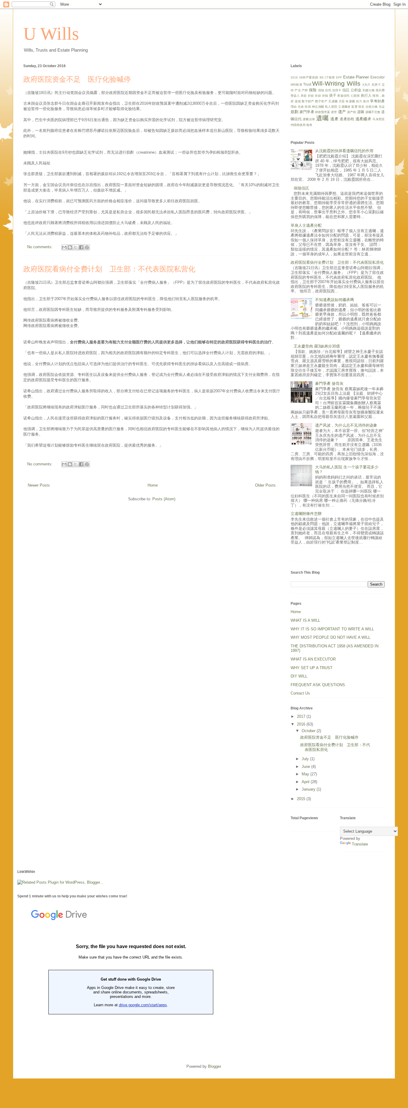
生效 (301, 106)
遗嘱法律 (309, 119)
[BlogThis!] (70, 247)
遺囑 (322, 118)
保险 (313, 90)
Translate (360, 844)
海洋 (366, 101)
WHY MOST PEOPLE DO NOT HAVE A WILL (330, 637)
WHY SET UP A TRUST (311, 668)
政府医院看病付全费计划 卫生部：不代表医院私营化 (109, 269)
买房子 (376, 84)
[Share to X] (76, 247)
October (309, 731)
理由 (294, 106)
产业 (297, 90)
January (309, 789)
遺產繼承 (363, 119)
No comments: (40, 247)
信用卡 (336, 90)
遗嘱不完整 (372, 112)
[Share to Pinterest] (87, 247)
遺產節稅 (347, 119)
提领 (298, 101)
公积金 (356, 90)
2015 (301, 799)
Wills (354, 83)
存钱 (325, 95)
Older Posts (265, 485)
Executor (377, 77)
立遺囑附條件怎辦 (306, 513)
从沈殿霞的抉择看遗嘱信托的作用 (344, 151)
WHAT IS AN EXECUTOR (313, 659)
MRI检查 (296, 84)
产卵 (305, 90)
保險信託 (301, 188)
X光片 (366, 84)
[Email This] (64, 247)
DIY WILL (299, 676)
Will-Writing (328, 83)
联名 (361, 106)
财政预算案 (322, 112)
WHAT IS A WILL (305, 620)
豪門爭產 (307, 112)
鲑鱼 (309, 124)
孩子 (332, 95)
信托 (328, 90)
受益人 (295, 95)
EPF (339, 77)
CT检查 (330, 77)
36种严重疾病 (308, 77)
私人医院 (331, 106)
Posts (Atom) (163, 499)
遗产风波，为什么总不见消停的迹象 (346, 425)
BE (322, 77)
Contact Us (300, 693)
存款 (318, 95)
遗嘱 (360, 112)
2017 (301, 716)
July (306, 759)
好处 (311, 95)
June (306, 766)
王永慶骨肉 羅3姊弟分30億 (317, 346)
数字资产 (321, 101)
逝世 (334, 112)
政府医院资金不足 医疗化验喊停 (77, 79)
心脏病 (355, 95)
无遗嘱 (333, 101)
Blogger (214, 1066)
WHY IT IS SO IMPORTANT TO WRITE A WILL (332, 629)
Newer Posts (39, 485)
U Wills (51, 34)
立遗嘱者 (344, 106)
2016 (294, 77)
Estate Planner (356, 77)
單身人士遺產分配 (306, 225)
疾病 (308, 106)
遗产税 (351, 112)
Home (153, 485)
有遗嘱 (350, 101)
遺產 (334, 119)
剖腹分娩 (369, 90)
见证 (382, 106)
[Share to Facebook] (81, 247)
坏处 (304, 95)
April (306, 782)
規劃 (294, 111)
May (306, 774)
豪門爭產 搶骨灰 (329, 383)
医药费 (380, 90)
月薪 (342, 101)
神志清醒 (318, 106)
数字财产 (308, 101)
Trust (307, 84)
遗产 (342, 111)
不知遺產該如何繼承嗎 (334, 299)
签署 (354, 106)
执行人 (366, 95)
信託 (345, 90)
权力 (359, 101)
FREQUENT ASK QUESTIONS (318, 685)
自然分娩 (372, 106)
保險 (321, 90)
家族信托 (343, 95)
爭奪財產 (377, 101)
